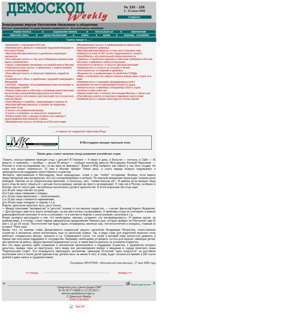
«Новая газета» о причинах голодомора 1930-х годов (108, 87)
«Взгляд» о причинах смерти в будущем (100, 62)
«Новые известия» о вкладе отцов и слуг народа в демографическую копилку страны (35, 117)
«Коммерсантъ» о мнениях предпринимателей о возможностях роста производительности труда (105, 83)
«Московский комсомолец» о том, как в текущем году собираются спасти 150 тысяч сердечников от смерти (109, 52)
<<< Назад (32, 273)
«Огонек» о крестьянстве (91, 90)
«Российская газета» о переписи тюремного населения (109, 96)
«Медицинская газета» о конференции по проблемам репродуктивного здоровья (108, 46)
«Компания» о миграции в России (25, 44)
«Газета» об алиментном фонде (24, 110)
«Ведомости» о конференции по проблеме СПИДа (106, 73)
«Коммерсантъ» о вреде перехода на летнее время (107, 99)
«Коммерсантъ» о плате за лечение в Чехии (103, 67)
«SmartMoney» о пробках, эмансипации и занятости (36, 101)
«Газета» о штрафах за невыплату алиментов (33, 113)
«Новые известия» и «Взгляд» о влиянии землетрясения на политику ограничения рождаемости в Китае (39, 92)
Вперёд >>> (125, 273)
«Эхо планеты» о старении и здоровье (99, 70)
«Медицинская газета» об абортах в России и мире (35, 121)
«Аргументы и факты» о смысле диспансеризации (107, 64)
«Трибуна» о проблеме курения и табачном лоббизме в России (114, 59)
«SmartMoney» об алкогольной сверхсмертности (106, 56)
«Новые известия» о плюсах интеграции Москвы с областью (113, 93)
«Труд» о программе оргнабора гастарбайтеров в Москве (39, 64)
